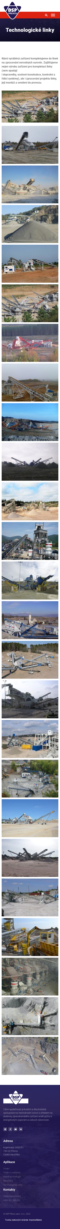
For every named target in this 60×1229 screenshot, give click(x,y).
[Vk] (20, 1129)
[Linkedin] (5, 1129)
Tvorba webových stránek (16, 1220)
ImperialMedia (35, 1220)
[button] (46, 15)
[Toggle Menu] (53, 15)
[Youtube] (15, 1129)
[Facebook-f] (10, 1129)
